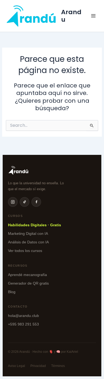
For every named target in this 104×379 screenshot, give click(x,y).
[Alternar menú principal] (93, 15)
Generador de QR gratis (28, 283)
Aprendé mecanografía (27, 275)
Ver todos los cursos (25, 250)
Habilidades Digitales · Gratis (34, 225)
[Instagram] (13, 202)
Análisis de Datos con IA (28, 242)
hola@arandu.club (23, 315)
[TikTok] (24, 202)
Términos (58, 366)
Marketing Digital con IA (28, 233)
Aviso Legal (16, 366)
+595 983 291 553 (23, 324)
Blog (11, 292)
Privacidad (38, 366)
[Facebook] (36, 202)
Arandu (71, 15)
